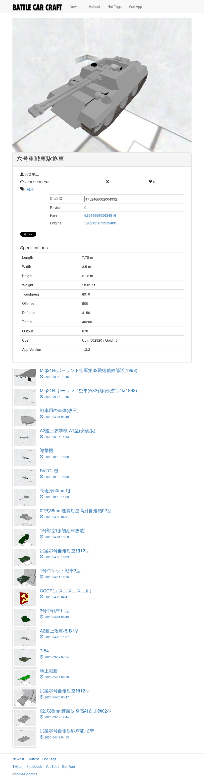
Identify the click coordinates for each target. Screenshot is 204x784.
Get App (135, 6)
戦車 (30, 189)
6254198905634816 (100, 215)
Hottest (94, 6)
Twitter (17, 766)
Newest (75, 6)
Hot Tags (114, 6)
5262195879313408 (100, 222)
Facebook (34, 766)
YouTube (52, 766)
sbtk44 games (26, 773)
